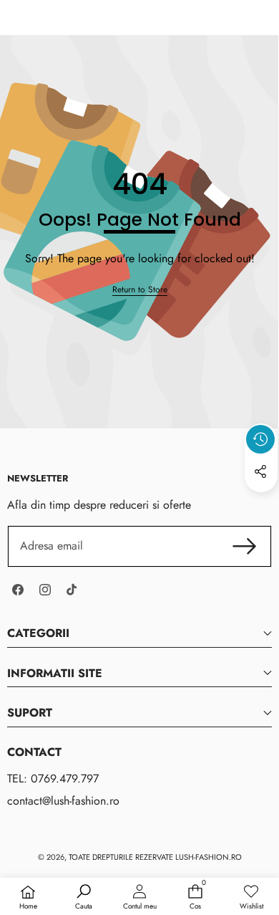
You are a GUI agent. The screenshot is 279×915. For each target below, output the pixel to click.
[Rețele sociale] (260, 471)
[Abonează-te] (245, 546)
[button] (261, 504)
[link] (139, 290)
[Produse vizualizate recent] (260, 439)
